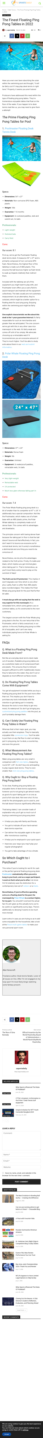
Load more (20, 1310)
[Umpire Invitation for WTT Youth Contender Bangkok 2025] (8, 1113)
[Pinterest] (22, 36)
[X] (17, 36)
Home (4, 10)
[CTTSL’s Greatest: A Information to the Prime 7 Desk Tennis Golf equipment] (8, 1101)
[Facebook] (12, 36)
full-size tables (22, 762)
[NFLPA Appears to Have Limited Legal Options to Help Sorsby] (8, 1279)
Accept (6, 1434)
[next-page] (7, 1120)
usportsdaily (11, 30)
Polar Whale (19, 898)
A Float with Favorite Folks (25, 1218)
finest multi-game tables (17, 925)
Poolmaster (7, 874)
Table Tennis (12, 10)
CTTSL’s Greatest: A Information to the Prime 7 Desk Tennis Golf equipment (28, 1100)
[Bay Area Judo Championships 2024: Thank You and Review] (8, 1267)
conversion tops (21, 735)
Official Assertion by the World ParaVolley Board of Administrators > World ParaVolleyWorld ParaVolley (31, 1037)
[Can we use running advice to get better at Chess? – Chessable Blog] (8, 1210)
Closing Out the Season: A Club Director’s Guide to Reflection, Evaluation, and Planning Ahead (27, 1301)
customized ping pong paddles (14, 711)
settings (25, 1430)
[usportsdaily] (3, 30)
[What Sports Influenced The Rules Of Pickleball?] (8, 1090)
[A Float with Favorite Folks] (8, 1221)
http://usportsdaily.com (21, 1071)
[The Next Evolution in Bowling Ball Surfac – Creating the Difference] (8, 1199)
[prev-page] (3, 1120)
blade (35, 886)
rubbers (26, 886)
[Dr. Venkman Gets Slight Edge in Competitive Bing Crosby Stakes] (8, 1244)
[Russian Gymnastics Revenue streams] (8, 1233)
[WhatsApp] (27, 36)
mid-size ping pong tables (23, 771)
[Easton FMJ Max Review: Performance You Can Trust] (8, 1256)
